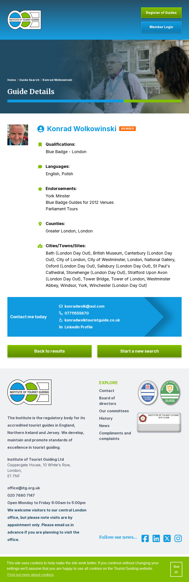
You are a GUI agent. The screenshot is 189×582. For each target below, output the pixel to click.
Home (11, 80)
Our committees (114, 411)
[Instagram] (178, 539)
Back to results (49, 351)
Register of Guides (161, 13)
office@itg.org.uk (23, 488)
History (106, 418)
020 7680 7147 (21, 495)
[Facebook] (145, 539)
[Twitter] (167, 539)
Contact (106, 390)
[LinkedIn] (156, 539)
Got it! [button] (176, 569)
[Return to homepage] (24, 20)
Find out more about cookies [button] (30, 575)
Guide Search (29, 80)
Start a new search (139, 351)
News (104, 425)
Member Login (161, 27)
